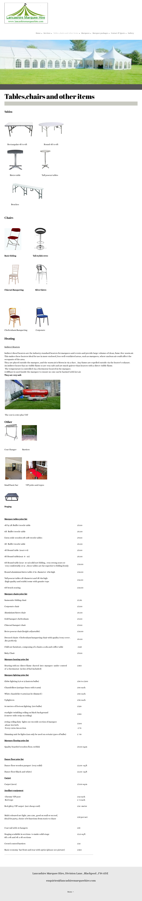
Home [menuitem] (69, 892)
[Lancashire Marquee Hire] (26, 13)
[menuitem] (38, 33)
